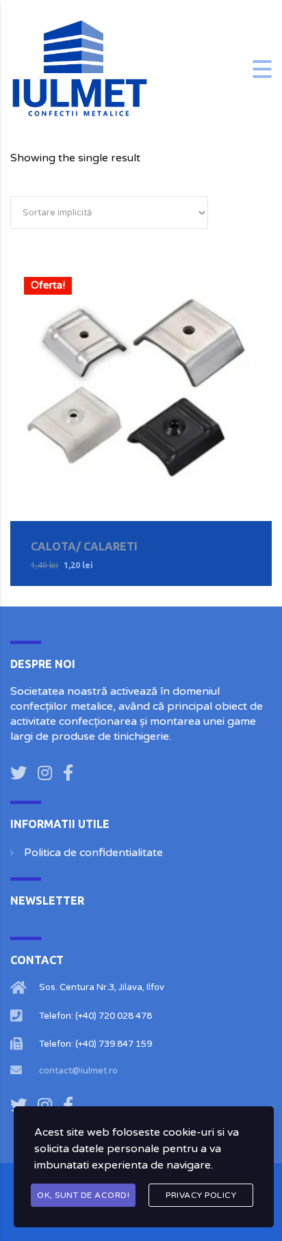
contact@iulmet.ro (78, 1070)
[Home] (78, 68)
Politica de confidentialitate (93, 852)
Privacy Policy (201, 1195)
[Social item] (18, 774)
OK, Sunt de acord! (83, 1195)
